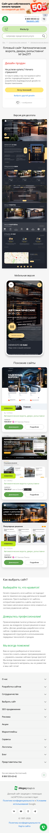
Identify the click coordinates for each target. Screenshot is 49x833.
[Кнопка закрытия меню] (47, 2)
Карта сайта (24, 826)
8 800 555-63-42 (32, 19)
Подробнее (34, 427)
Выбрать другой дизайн (24, 95)
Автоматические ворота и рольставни (21, 483)
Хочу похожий (24, 90)
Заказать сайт (32, 21)
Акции (5, 724)
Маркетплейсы (9, 731)
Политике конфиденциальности (18, 800)
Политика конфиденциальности (24, 822)
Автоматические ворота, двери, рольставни (24, 416)
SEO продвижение (11, 709)
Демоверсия (13, 427)
